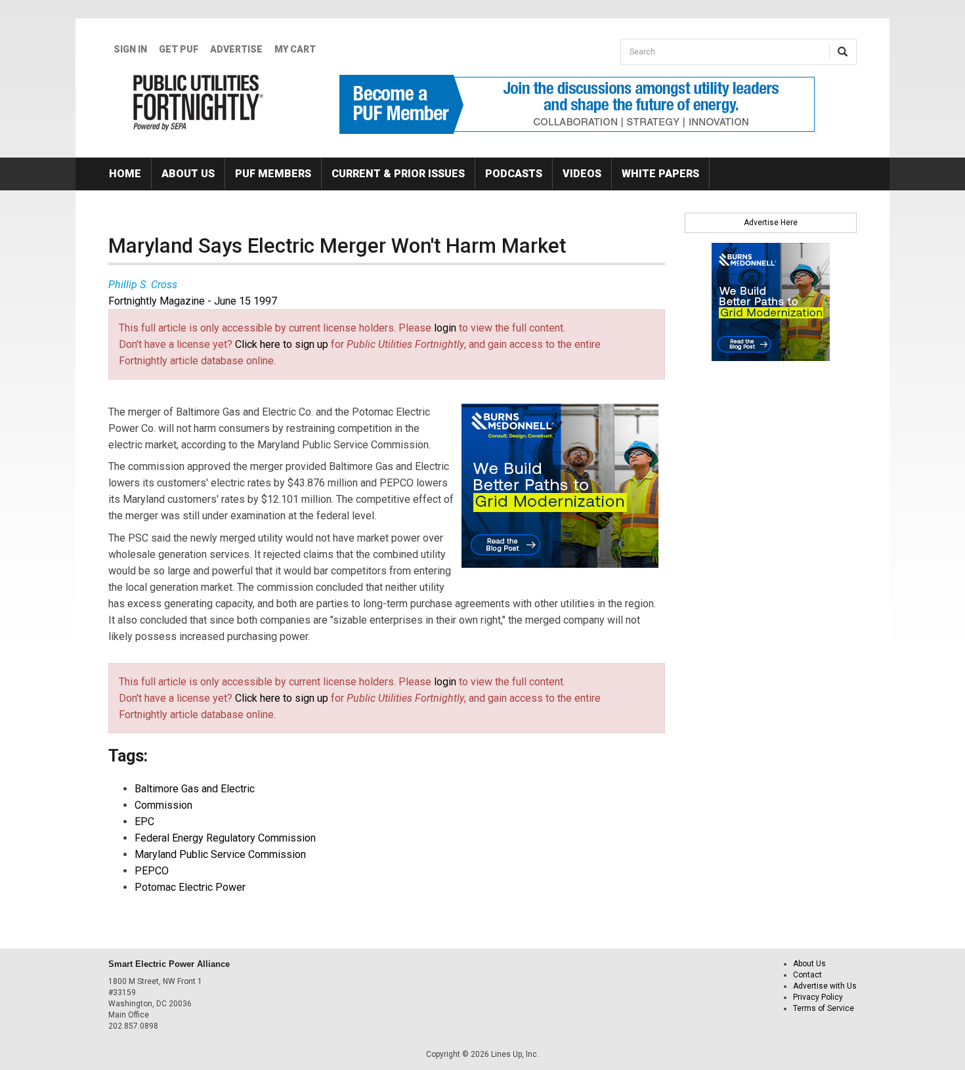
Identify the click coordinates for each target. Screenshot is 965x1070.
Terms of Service (823, 1008)
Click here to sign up (281, 344)
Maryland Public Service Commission (220, 854)
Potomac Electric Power (190, 887)
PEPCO (152, 871)
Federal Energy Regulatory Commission (225, 838)
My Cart (295, 49)
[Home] (198, 102)
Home (125, 173)
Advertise (236, 49)
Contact (807, 974)
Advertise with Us (825, 986)
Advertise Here (771, 222)
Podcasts (513, 173)
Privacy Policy (818, 997)
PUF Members (273, 173)
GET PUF (178, 49)
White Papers (660, 173)
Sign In (130, 49)
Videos (582, 173)
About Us (188, 173)
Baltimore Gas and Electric (195, 788)
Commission (163, 805)
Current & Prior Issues (398, 173)
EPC (144, 821)
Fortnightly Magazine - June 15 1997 (192, 301)
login (445, 328)
